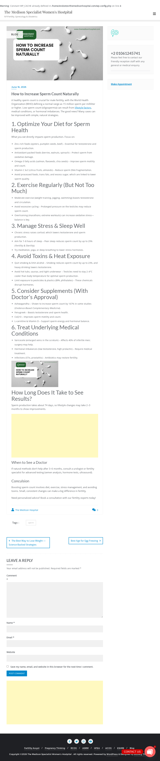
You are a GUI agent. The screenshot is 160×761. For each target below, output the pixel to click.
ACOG (108, 748)
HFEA (97, 748)
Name (11, 622)
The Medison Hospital (26, 510)
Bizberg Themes (142, 754)
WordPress (112, 754)
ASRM (85, 748)
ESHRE (120, 748)
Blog (132, 748)
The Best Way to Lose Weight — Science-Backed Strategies (27, 542)
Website (11, 652)
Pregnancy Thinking (55, 748)
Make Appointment (121, 84)
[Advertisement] (54, 436)
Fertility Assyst (31, 748)
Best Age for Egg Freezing (84, 540)
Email (10, 637)
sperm (31, 522)
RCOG (74, 748)
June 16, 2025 (18, 87)
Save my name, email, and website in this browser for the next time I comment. (51, 666)
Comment (12, 577)
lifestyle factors (83, 107)
